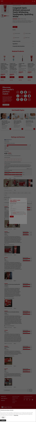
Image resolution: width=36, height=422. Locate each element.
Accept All (3, 420)
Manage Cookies (3, 417)
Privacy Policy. (16, 415)
